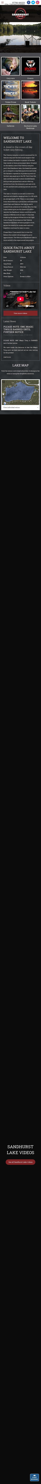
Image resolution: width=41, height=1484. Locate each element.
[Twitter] (33, 2)
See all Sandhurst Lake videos (20, 1162)
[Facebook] (28, 2)
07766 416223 (18, 2)
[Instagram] (37, 2)
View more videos (20, 313)
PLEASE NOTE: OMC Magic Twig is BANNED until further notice (18, 330)
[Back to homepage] (20, 13)
